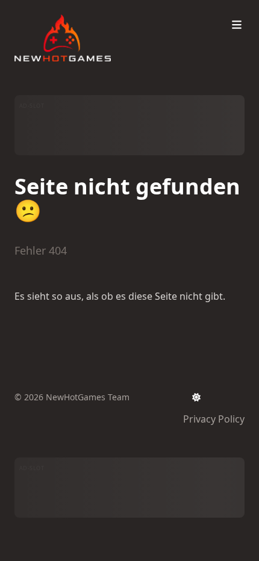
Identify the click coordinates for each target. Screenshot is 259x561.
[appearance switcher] (196, 397)
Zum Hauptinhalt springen (91, 11)
